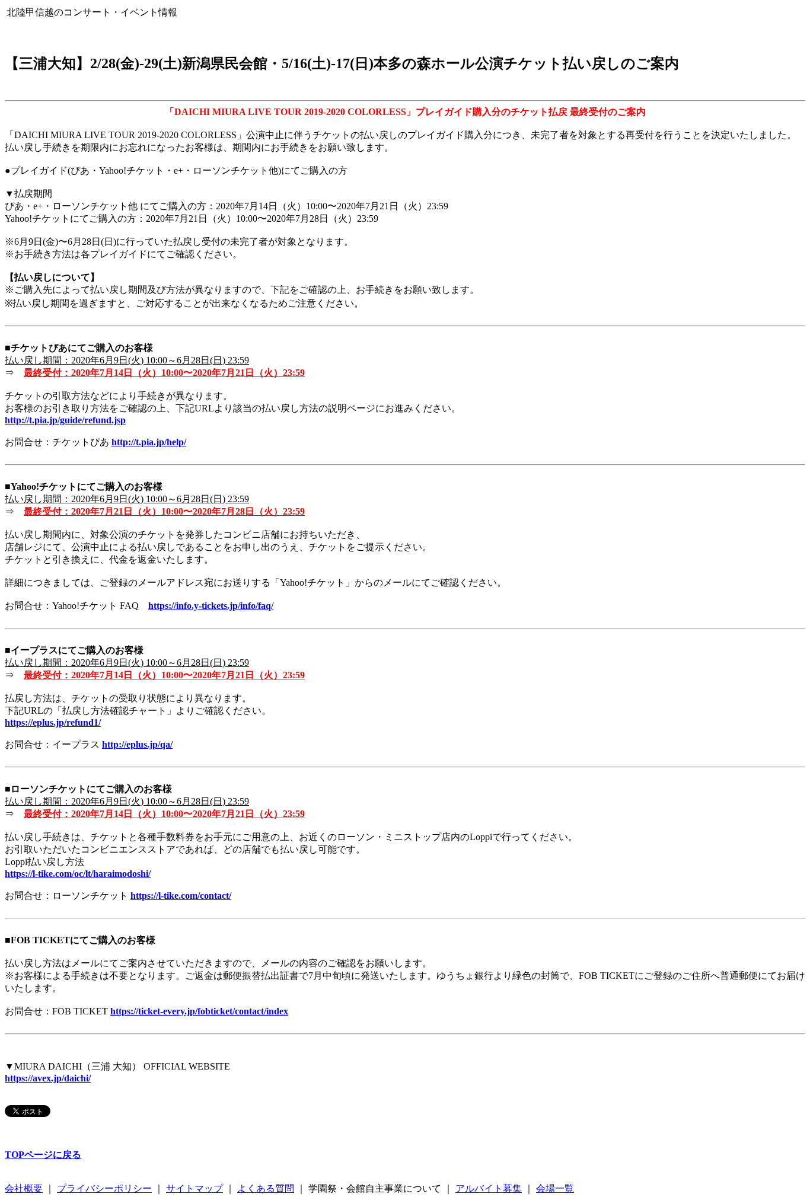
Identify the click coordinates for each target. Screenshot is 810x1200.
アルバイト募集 (488, 1188)
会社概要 (24, 1188)
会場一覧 (555, 1188)
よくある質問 (265, 1188)
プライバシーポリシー (104, 1188)
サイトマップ (194, 1188)
